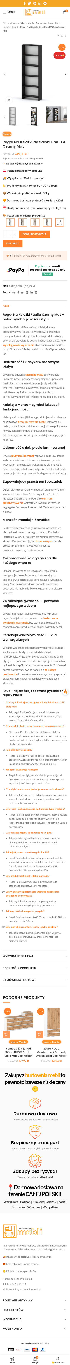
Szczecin (18, 1207)
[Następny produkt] (65, 36)
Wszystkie (50, 1207)
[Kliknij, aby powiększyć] (9, 100)
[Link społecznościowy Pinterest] (34, 3)
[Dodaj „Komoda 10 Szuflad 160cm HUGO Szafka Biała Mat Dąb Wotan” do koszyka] (6, 1034)
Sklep (22, 23)
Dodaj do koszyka (34, 234)
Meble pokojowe (44, 23)
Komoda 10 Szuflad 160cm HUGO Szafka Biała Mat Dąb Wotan (18, 1052)
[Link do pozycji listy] (35, 1279)
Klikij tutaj (59, 208)
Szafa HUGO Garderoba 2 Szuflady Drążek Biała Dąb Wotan (51, 1052)
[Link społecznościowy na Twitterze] (29, 3)
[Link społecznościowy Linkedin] (39, 3)
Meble (30, 23)
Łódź (61, 1202)
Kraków (38, 1202)
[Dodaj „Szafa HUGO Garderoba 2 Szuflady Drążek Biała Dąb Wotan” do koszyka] (39, 1034)
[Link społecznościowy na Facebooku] (25, 3)
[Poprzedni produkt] (58, 36)
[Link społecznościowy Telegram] (45, 3)
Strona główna (10, 23)
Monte (7, 134)
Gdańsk (51, 1202)
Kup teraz (12, 243)
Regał (15, 26)
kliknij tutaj (46, 1177)
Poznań (25, 1202)
